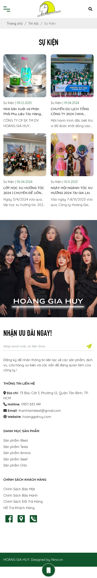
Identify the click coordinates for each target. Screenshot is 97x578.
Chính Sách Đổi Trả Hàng (23, 501)
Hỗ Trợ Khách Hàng (19, 508)
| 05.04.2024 (23, 182)
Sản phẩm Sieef (15, 459)
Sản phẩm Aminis (17, 453)
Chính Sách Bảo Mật (19, 489)
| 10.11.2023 (70, 182)
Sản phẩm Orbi (15, 465)
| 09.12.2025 (23, 103)
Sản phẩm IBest (15, 440)
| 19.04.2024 (70, 103)
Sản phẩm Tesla (15, 447)
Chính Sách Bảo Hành (20, 495)
